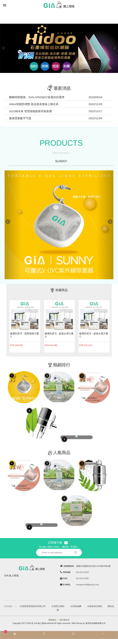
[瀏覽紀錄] (73, 634)
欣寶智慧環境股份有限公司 (33, 606)
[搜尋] (44, 634)
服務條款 (52, 620)
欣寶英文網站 (58, 606)
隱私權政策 (65, 620)
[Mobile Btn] (4, 5)
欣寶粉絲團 (76, 606)
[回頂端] (103, 634)
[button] (9, 48)
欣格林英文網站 (94, 606)
